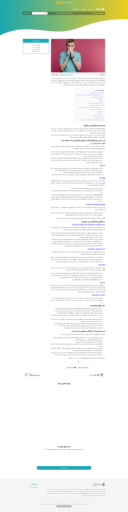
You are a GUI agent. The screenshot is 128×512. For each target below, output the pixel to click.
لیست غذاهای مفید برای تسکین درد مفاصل (88, 417)
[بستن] (2, 2)
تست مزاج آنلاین (36, 51)
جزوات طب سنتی (36, 47)
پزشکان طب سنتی (35, 49)
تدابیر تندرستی (71, 21)
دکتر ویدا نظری (73, 358)
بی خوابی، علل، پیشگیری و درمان (49, 422)
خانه (78, 21)
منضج (62, 244)
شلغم (77, 268)
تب (52, 241)
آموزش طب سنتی (35, 45)
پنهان (95, 90)
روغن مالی (65, 352)
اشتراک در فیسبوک (82, 367)
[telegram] (93, 13)
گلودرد (97, 207)
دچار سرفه (96, 181)
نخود (69, 311)
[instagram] (96, 13)
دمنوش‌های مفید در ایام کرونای (66, 175)
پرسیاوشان (81, 191)
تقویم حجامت (82, 493)
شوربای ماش (85, 280)
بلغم (60, 244)
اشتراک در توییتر (70, 367)
